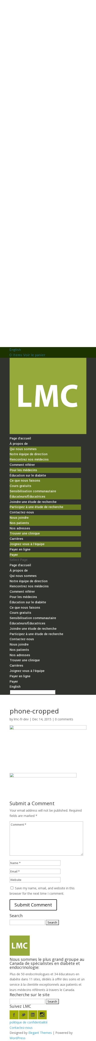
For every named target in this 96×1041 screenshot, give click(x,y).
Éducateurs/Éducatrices (27, 496)
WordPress (17, 1038)
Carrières (16, 538)
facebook (14, 1014)
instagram (42, 1014)
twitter (23, 1014)
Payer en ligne (20, 549)
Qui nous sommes (23, 449)
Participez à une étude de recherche (36, 507)
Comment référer (22, 465)
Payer (14, 554)
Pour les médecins (23, 470)
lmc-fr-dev (21, 719)
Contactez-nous (22, 512)
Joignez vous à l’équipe (27, 544)
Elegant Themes (40, 1033)
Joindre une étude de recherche (33, 502)
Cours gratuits (20, 486)
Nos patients (19, 523)
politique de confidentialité (29, 1022)
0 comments (64, 719)
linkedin (32, 1014)
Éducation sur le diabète (28, 475)
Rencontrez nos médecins (29, 459)
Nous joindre (19, 517)
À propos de (19, 443)
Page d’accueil (20, 438)
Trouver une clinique (25, 533)
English (15, 350)
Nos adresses (20, 528)
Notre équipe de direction (29, 454)
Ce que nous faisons (25, 480)
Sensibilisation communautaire (33, 491)
